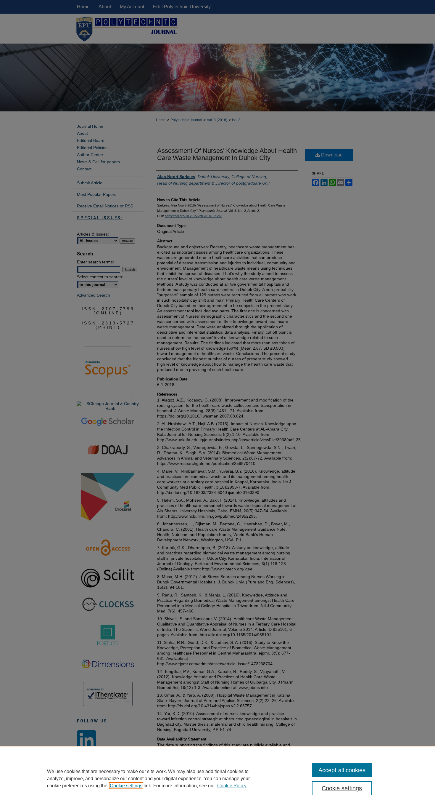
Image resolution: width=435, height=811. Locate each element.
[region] (217, 778)
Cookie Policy (231, 785)
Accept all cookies (341, 770)
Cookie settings (126, 785)
